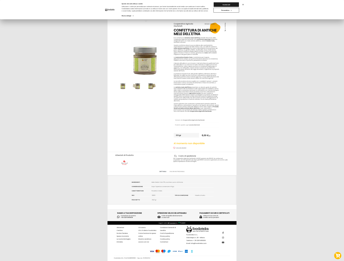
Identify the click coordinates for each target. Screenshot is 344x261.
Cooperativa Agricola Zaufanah (183, 25)
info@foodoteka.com (198, 243)
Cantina (120, 230)
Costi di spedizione (167, 233)
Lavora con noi (143, 242)
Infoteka (120, 242)
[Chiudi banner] (243, 4)
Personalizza (225, 10)
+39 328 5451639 (127, 217)
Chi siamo (142, 228)
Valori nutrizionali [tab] (177, 171)
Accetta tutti (226, 4)
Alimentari (120, 228)
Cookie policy (165, 239)
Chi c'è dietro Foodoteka (147, 230)
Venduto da (190, 120)
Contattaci (164, 242)
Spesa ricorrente (123, 236)
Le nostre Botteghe (123, 239)
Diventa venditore (144, 239)
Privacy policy (165, 236)
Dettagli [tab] (162, 171)
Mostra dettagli (126, 16)
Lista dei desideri (181, 148)
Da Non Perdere (122, 233)
